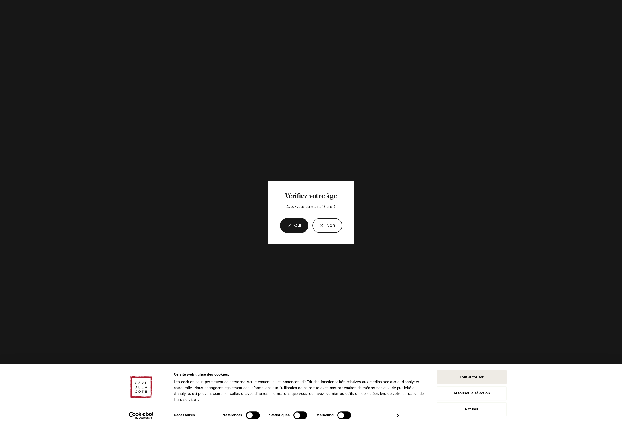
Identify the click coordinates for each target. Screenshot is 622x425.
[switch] (253, 415)
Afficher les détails (376, 415)
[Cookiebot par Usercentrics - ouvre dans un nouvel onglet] (141, 415)
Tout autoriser (472, 377)
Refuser (471, 409)
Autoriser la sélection (471, 393)
